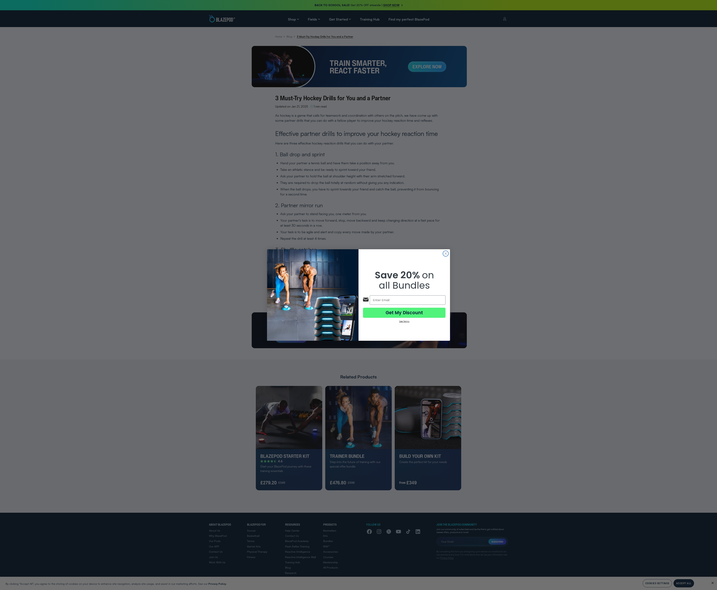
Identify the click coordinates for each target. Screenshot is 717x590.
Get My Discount (404, 313)
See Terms (404, 321)
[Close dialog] (445, 253)
